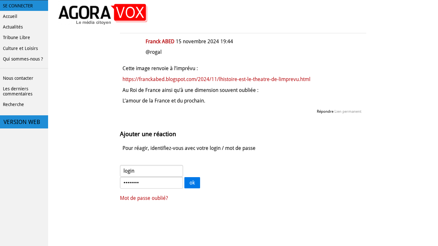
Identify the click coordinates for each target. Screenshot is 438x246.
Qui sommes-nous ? (23, 59)
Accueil (10, 16)
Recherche (13, 104)
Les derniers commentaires (17, 91)
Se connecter (18, 5)
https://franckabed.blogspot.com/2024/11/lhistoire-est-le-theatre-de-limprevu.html (216, 79)
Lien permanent (347, 111)
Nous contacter (18, 78)
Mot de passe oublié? (144, 198)
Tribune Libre (16, 37)
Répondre (325, 111)
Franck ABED (160, 41)
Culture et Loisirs (20, 48)
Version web (22, 122)
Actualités (13, 26)
